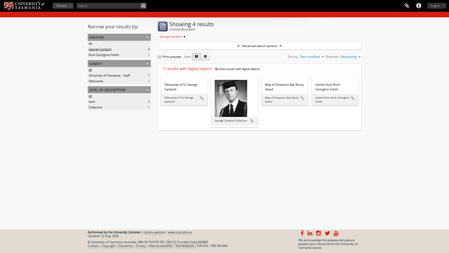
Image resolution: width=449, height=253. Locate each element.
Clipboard (407, 6)
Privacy (141, 246)
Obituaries (96, 81)
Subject (95, 63)
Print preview (171, 57)
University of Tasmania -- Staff (109, 75)
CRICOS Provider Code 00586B (187, 242)
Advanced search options (259, 46)
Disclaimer (126, 246)
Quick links (418, 6)
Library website (154, 232)
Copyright (109, 246)
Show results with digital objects (239, 69)
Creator (96, 37)
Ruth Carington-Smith (104, 55)
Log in (435, 6)
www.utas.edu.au (180, 232)
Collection (95, 107)
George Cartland (100, 49)
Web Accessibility (161, 246)
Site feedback (185, 246)
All (90, 43)
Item (92, 102)
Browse (62, 6)
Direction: (332, 57)
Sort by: (293, 57)
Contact (93, 246)
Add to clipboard (201, 98)
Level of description (107, 89)
